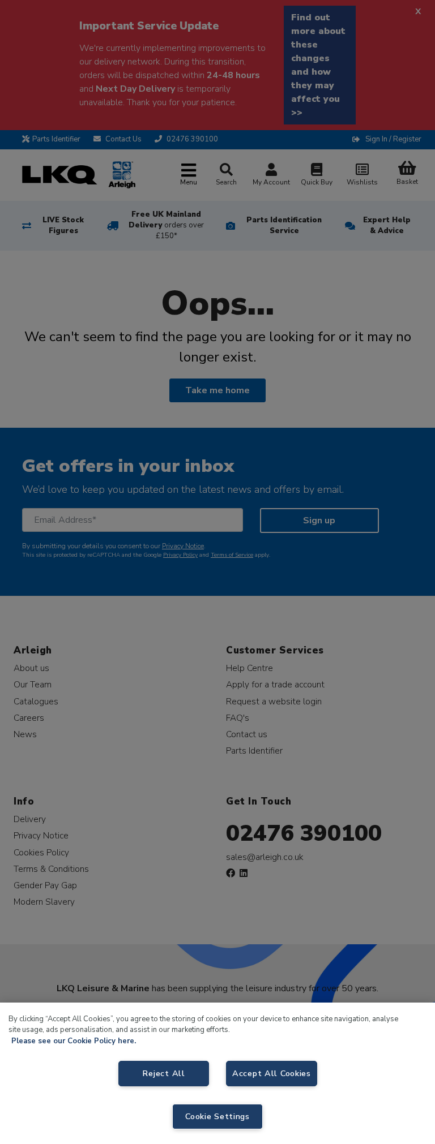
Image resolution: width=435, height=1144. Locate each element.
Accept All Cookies (271, 1073)
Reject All (163, 1073)
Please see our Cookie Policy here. (73, 1041)
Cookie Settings (217, 1116)
